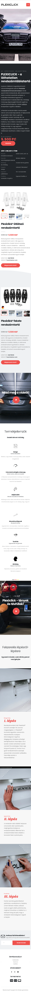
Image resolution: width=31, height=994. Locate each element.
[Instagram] (14, 971)
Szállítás (15, 964)
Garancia (15, 962)
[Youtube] (18, 971)
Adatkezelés (15, 960)
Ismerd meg (15, 35)
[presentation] (3, 201)
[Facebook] (11, 971)
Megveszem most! (10, 265)
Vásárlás (8, 143)
